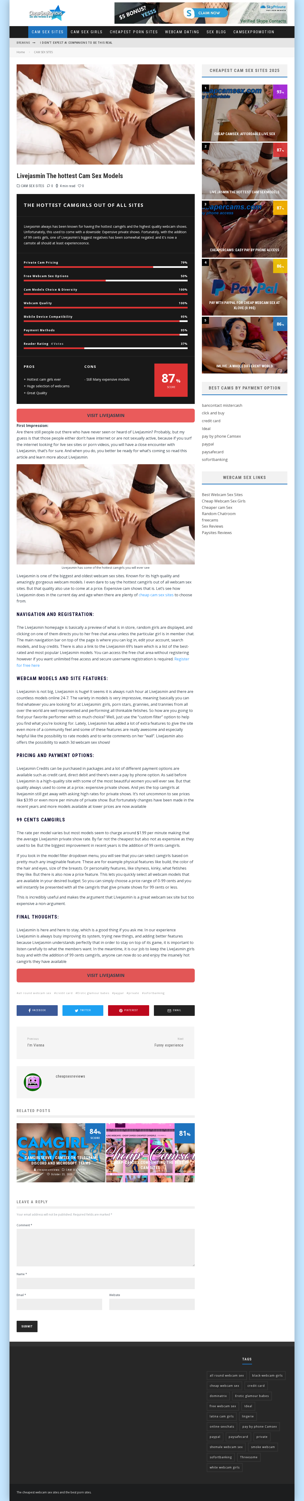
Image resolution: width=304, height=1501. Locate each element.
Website (114, 1295)
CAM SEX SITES (48, 32)
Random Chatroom (219, 513)
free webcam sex (223, 1406)
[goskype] (200, 5)
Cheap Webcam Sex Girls (224, 501)
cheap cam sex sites (156, 594)
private (133, 993)
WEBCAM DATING (182, 32)
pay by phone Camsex (221, 436)
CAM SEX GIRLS (87, 32)
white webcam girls (225, 1467)
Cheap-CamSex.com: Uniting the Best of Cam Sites (79, 42)
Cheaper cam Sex (217, 507)
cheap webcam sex (224, 1386)
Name (22, 1274)
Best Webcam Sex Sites (222, 494)
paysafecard (212, 452)
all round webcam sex (35, 993)
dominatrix (218, 1396)
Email (21, 1295)
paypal (119, 993)
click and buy (213, 413)
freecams (210, 520)
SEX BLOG (216, 32)
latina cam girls (222, 1416)
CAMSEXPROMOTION (254, 32)
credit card (64, 993)
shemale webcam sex (226, 1447)
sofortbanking (154, 993)
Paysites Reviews (217, 532)
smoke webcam (263, 1447)
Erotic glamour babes (93, 993)
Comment (24, 1225)
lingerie (248, 1416)
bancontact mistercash (222, 405)
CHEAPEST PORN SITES (134, 32)
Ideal (206, 428)
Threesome (249, 1457)
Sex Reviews (212, 526)
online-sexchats (222, 1427)
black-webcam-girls (267, 1375)
